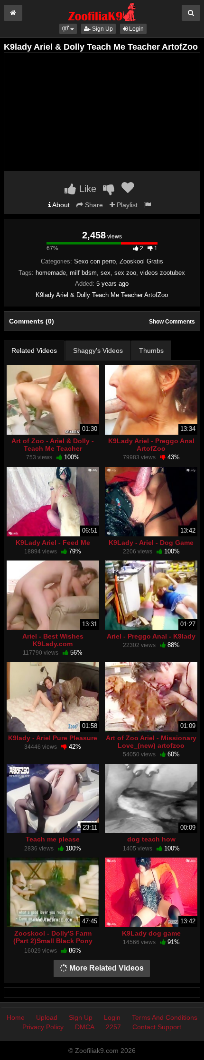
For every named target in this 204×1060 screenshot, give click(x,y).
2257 (113, 1027)
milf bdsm (83, 272)
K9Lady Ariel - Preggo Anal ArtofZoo (151, 444)
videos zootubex (162, 272)
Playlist (126, 205)
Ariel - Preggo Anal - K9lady (151, 636)
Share (93, 205)
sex (106, 272)
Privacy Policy (43, 1027)
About (60, 205)
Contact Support (156, 1027)
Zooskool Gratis (141, 261)
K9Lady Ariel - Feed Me (53, 542)
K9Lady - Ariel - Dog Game (151, 542)
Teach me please (53, 839)
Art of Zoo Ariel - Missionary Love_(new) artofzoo (151, 741)
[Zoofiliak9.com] (102, 11)
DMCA (84, 1027)
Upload (46, 1017)
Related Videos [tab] (34, 350)
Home (16, 1017)
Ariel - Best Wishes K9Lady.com (52, 640)
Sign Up (102, 29)
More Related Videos (105, 968)
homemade (51, 272)
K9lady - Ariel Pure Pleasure (52, 738)
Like (86, 189)
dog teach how (151, 839)
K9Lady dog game (151, 933)
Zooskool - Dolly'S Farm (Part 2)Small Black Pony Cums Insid (53, 940)
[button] (68, 29)
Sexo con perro (95, 261)
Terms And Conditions (164, 1017)
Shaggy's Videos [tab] (98, 350)
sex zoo (125, 272)
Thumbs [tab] (151, 350)
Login (136, 29)
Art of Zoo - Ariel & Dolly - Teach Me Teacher (52, 444)
